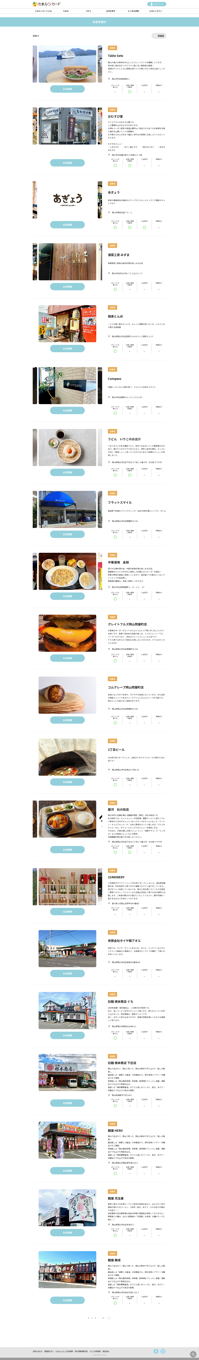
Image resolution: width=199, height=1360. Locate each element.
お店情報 (67, 89)
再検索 (161, 35)
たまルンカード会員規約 (64, 1351)
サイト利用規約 (95, 1351)
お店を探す (110, 11)
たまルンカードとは (43, 11)
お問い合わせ (37, 1351)
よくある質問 (133, 11)
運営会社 (106, 1351)
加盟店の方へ (49, 1351)
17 (103, 1318)
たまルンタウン (155, 11)
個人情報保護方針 (81, 1351)
